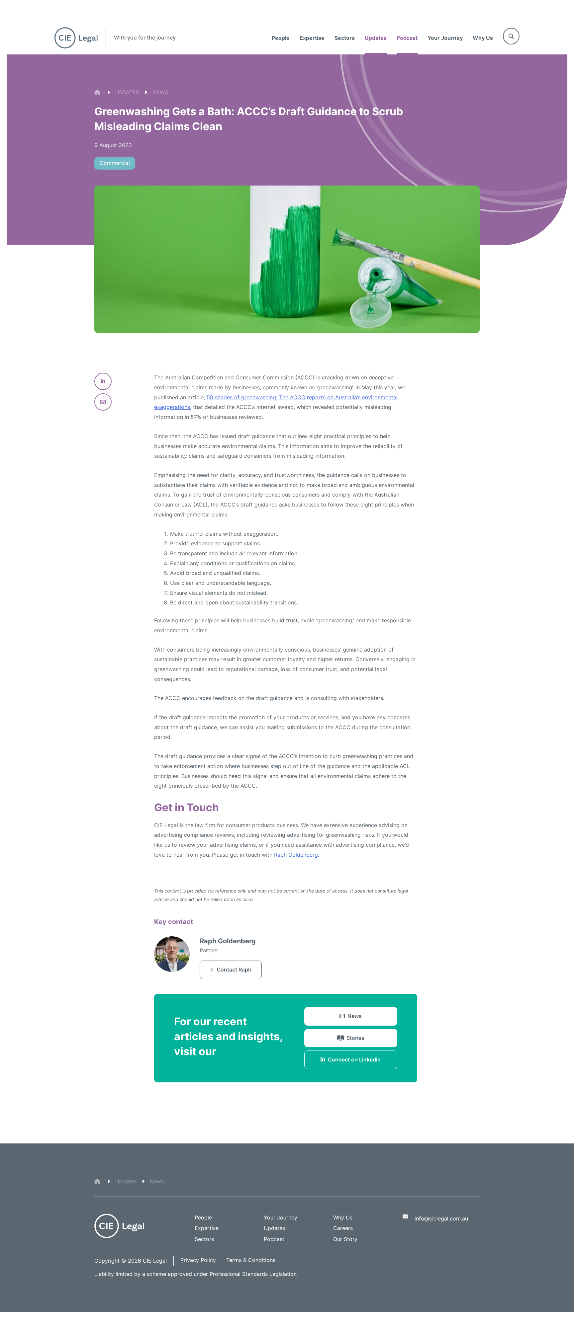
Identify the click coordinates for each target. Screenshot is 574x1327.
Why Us (483, 38)
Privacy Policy (198, 1260)
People (281, 38)
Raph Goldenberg (296, 854)
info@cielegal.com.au (441, 1218)
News (354, 1016)
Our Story (345, 1239)
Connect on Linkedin (354, 1059)
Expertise (312, 38)
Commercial (115, 163)
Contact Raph (234, 969)
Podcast (407, 38)
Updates (376, 38)
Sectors (345, 38)
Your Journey (445, 38)
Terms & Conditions (250, 1260)
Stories (355, 1038)
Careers (343, 1228)
